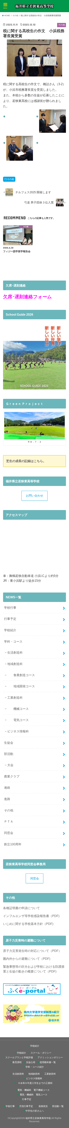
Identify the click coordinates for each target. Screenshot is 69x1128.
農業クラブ (11, 776)
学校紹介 (10, 630)
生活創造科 (15, 652)
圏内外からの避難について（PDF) (26, 958)
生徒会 (8, 742)
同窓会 (8, 833)
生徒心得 (30, 1062)
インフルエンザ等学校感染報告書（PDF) (31, 916)
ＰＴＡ (8, 821)
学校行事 (10, 607)
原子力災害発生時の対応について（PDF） (32, 950)
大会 (10, 765)
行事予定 (10, 618)
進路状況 (43, 1106)
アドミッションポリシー (50, 1057)
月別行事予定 (26, 1106)
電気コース (18, 720)
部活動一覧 (58, 1106)
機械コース (18, 708)
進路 (7, 799)
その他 (10, 179)
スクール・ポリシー (41, 1053)
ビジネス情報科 (18, 731)
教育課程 (17, 1062)
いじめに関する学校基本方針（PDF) (28, 923)
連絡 (7, 787)
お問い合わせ (34, 495)
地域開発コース (21, 686)
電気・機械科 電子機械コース (33, 1090)
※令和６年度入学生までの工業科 (34, 1083)
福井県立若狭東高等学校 (38, 1118)
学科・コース (13, 641)
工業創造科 (15, 697)
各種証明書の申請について (21, 908)
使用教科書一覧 (48, 1062)
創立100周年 (12, 844)
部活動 (8, 754)
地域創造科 (15, 664)
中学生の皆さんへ (34, 1111)
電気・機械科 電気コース (33, 1095)
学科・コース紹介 (34, 1067)
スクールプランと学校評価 (19, 1057)
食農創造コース (21, 675)
